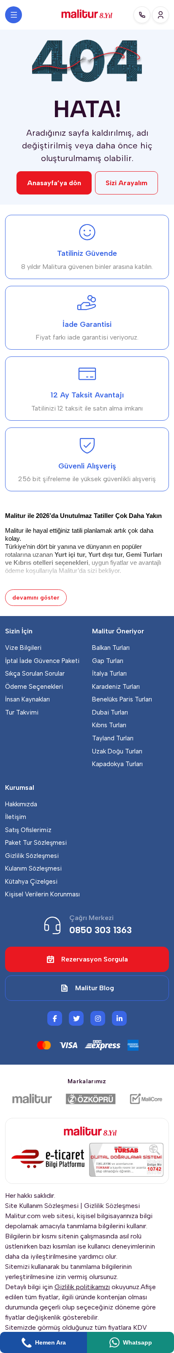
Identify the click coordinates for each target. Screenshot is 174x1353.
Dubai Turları (110, 712)
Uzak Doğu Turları (117, 751)
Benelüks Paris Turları (122, 699)
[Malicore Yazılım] (145, 1099)
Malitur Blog (94, 988)
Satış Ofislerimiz (28, 830)
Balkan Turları (111, 648)
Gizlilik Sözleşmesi (32, 856)
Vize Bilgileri (23, 648)
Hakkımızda (21, 804)
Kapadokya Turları (117, 764)
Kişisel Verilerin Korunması (42, 894)
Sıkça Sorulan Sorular (35, 673)
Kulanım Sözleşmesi (33, 868)
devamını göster (36, 597)
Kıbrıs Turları (109, 725)
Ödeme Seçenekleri (34, 686)
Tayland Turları (112, 738)
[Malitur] (32, 1099)
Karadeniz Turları (116, 686)
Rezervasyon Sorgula (94, 959)
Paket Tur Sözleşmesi (36, 842)
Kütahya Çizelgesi (31, 881)
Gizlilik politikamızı (82, 1287)
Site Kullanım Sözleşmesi (42, 1206)
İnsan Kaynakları (27, 699)
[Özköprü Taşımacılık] (91, 1099)
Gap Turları (107, 661)
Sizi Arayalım (126, 183)
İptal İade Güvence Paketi (42, 661)
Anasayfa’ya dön (54, 183)
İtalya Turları (109, 673)
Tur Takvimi (21, 712)
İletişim (15, 817)
